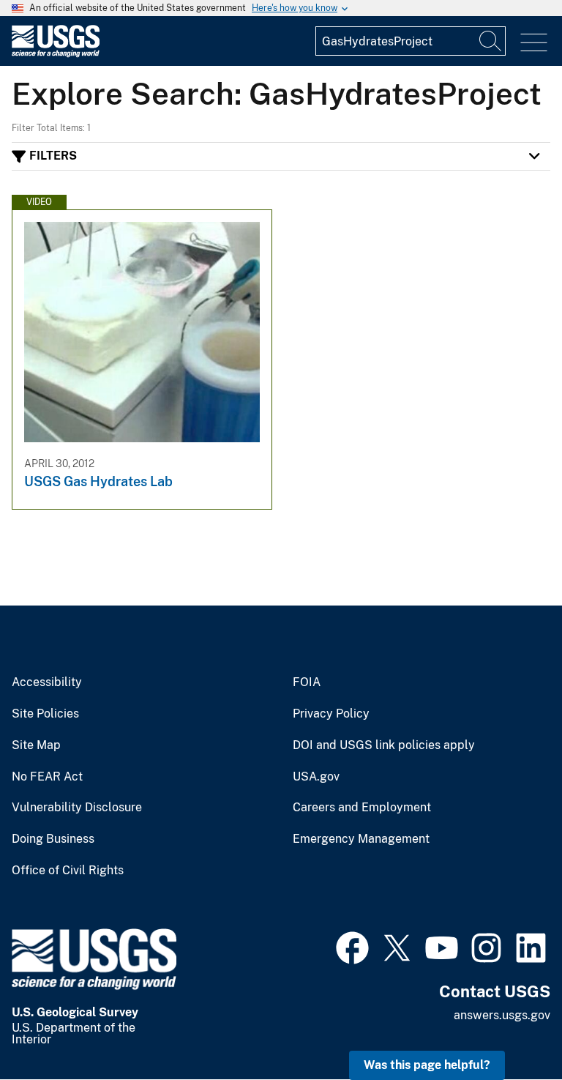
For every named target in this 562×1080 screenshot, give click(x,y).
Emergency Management (361, 839)
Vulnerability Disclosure (77, 807)
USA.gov (316, 776)
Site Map (36, 745)
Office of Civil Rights (68, 870)
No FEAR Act (47, 776)
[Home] (56, 54)
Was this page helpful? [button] (427, 1065)
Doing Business (53, 839)
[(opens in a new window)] (352, 946)
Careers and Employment (362, 807)
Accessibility (47, 682)
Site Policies (45, 713)
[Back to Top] (509, 1027)
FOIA (307, 682)
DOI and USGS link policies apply (384, 745)
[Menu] (533, 42)
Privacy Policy (331, 713)
